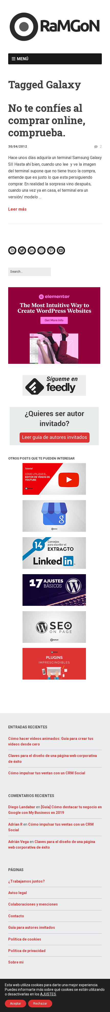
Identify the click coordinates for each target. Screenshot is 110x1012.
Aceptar (15, 1003)
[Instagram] (41, 253)
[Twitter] (22, 253)
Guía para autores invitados (31, 927)
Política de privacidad (27, 951)
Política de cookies (24, 939)
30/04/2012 (17, 146)
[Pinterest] (51, 253)
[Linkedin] (32, 253)
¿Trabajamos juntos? (26, 881)
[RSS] (12, 253)
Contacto (16, 916)
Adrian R (15, 824)
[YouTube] (61, 253)
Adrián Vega (18, 842)
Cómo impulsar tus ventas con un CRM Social (46, 773)
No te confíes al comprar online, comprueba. (46, 120)
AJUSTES (48, 994)
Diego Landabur (21, 807)
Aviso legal (17, 893)
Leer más (17, 209)
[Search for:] (29, 271)
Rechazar (40, 1003)
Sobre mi (16, 962)
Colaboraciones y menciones (33, 904)
